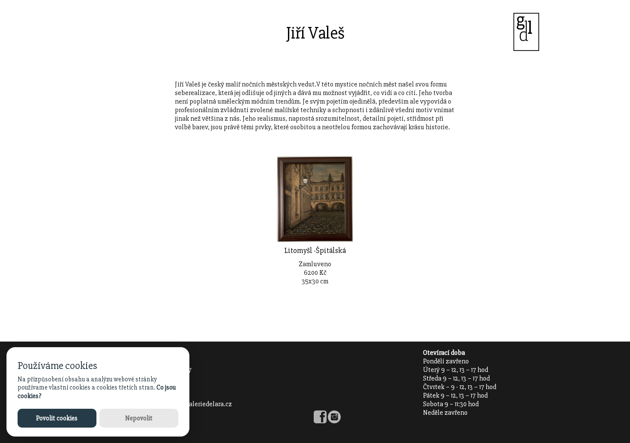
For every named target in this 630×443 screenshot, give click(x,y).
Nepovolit (139, 418)
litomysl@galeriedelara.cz (194, 404)
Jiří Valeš (315, 33)
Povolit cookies (57, 418)
